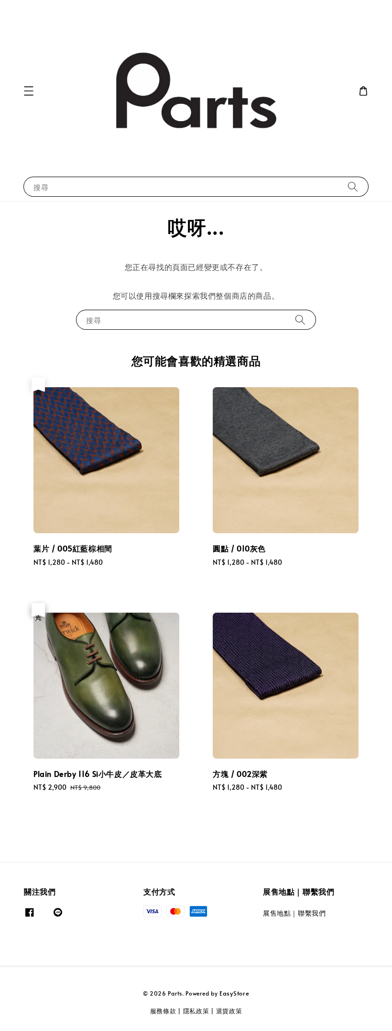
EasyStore (234, 993)
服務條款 (163, 1011)
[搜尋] (353, 186)
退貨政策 (229, 1011)
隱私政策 (196, 1011)
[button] (28, 90)
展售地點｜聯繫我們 (294, 913)
